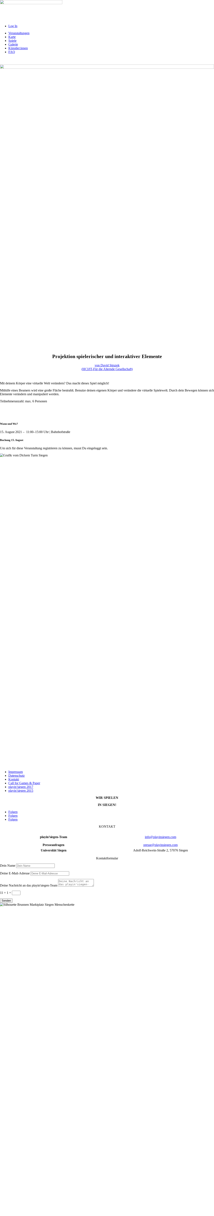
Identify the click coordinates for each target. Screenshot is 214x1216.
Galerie (13, 44)
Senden (6, 900)
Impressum (15, 772)
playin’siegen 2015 (20, 790)
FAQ (11, 52)
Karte (12, 37)
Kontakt (13, 779)
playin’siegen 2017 (20, 787)
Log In (12, 26)
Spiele (12, 40)
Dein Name (7, 865)
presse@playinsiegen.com (160, 845)
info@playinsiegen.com (160, 837)
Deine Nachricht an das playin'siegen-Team (28, 885)
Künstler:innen (18, 48)
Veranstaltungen (18, 33)
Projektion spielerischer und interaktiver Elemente (107, 356)
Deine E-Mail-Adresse (15, 873)
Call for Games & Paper (24, 783)
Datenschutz (16, 775)
